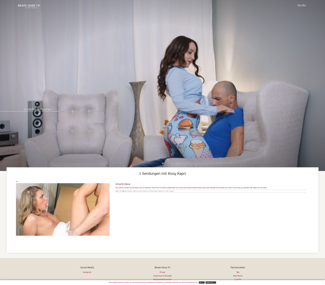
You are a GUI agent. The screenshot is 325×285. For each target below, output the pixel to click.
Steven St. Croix (163, 191)
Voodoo (171, 191)
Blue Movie (237, 276)
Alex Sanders (128, 191)
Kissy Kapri (153, 191)
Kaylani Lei (145, 191)
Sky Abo (301, 5)
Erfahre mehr (209, 282)
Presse (162, 272)
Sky (237, 272)
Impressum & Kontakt (162, 276)
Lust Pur (237, 280)
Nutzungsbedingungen (162, 280)
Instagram (87, 272)
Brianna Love (137, 191)
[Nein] (323, 282)
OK (200, 282)
